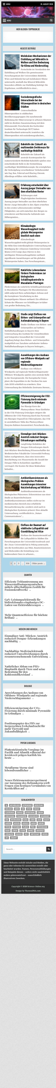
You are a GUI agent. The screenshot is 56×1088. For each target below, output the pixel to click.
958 (27, 563)
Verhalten (9, 834)
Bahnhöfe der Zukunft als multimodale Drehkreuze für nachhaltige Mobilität (35, 147)
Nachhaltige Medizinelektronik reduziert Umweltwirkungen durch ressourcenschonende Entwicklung (28, 653)
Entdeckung (30, 812)
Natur (33, 823)
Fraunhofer (21, 816)
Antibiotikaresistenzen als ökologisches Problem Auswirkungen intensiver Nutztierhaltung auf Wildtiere (35, 482)
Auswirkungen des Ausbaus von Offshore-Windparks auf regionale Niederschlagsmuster (26, 695)
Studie (22, 830)
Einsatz (36, 809)
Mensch (25, 823)
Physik (7, 827)
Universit (40, 830)
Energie (20, 812)
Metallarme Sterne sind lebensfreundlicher (19, 769)
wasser (19, 834)
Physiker (16, 827)
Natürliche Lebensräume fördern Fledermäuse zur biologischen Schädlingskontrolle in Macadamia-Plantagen (33, 276)
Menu (8, 4)
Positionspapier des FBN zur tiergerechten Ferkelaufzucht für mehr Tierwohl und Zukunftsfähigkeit (25, 727)
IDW (6, 819)
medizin (17, 823)
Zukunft (14, 837)
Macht (46, 819)
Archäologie (15, 805)
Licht (39, 819)
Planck (25, 827)
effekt (29, 809)
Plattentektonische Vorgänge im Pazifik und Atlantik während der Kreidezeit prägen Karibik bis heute (25, 753)
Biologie (8, 809)
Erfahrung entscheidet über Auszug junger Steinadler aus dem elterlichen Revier (35, 188)
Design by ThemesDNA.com (28, 891)
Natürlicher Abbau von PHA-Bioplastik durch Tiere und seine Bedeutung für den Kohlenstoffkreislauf (25, 670)
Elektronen (9, 812)
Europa (40, 812)
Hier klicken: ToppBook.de (28, 29)
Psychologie (42, 827)
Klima (25, 819)
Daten (17, 809)
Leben (32, 819)
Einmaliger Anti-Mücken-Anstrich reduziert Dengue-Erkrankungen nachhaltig (35, 437)
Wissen (45, 834)
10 (6, 805)
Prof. (33, 827)
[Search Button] (51, 20)
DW (23, 809)
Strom (14, 830)
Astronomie (27, 805)
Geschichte (33, 816)
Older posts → (38, 563)
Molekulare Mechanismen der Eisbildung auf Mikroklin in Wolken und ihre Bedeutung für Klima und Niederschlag (36, 60)
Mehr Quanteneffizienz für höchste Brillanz (26, 616)
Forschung (9, 816)
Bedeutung (38, 805)
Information (16, 819)
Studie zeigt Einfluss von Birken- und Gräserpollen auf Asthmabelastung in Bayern (35, 317)
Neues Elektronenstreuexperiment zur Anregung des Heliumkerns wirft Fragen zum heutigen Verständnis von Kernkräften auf (28, 784)
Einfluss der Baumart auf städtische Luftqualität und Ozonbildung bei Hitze (34, 528)
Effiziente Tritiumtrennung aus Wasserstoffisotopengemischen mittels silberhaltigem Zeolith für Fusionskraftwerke (25, 585)
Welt (26, 834)
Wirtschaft (35, 834)
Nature (41, 823)
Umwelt (31, 830)
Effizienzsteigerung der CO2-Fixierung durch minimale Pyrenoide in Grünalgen (35, 399)
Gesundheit (45, 816)
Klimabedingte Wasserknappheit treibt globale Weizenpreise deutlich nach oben (33, 230)
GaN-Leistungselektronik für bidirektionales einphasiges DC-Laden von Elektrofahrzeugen (25, 602)
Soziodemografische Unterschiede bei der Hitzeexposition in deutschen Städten (36, 101)
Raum (7, 830)
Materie (8, 823)
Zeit (6, 837)
